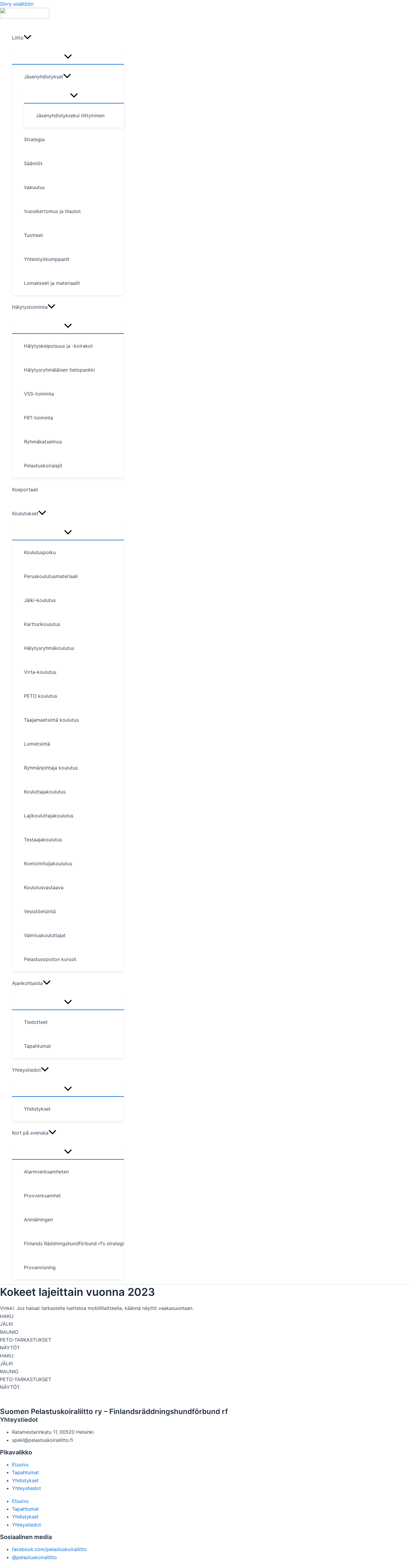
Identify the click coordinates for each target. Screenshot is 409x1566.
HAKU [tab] (6, 1316)
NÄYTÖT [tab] (10, 1348)
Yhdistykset (25, 1480)
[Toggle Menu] (68, 57)
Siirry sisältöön (17, 4)
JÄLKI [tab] (6, 1324)
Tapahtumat (25, 1472)
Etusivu (20, 1465)
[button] (27, 38)
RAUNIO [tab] (9, 1332)
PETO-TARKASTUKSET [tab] (25, 1340)
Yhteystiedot (26, 1488)
